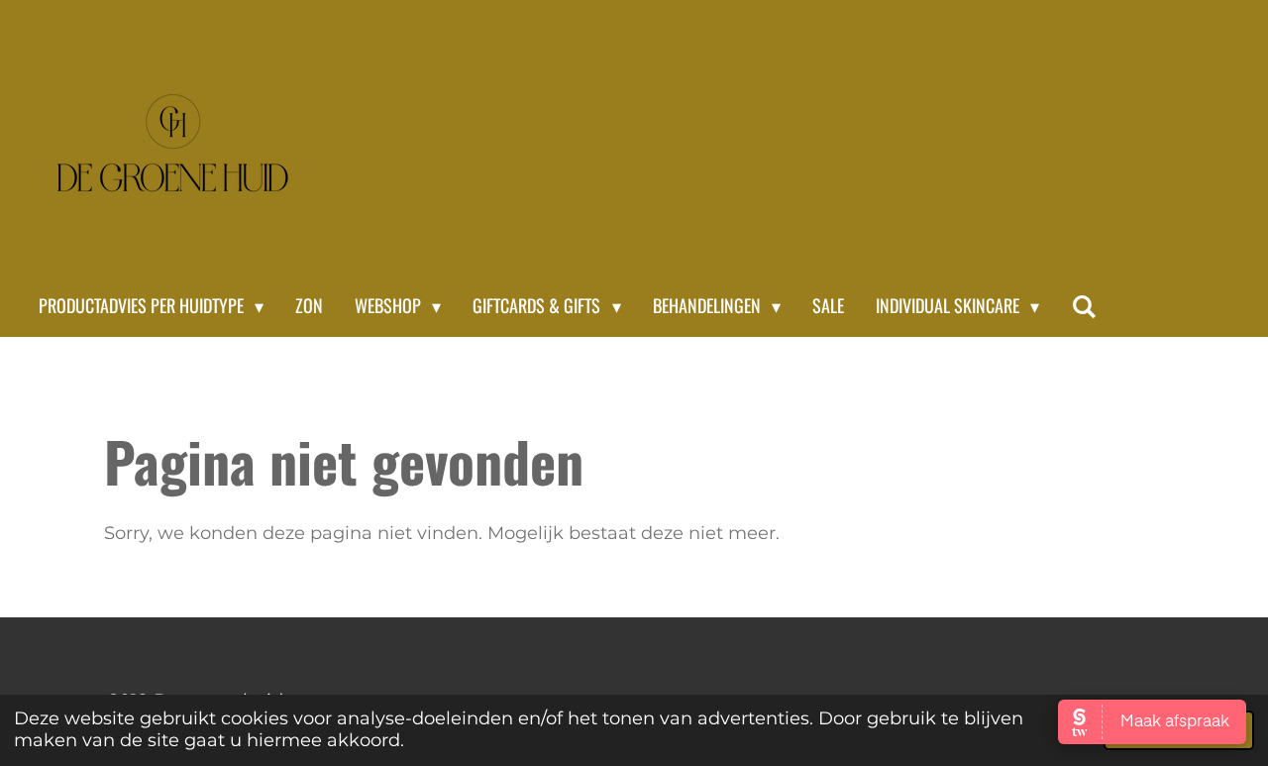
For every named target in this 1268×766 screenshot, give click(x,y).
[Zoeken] (1083, 306)
